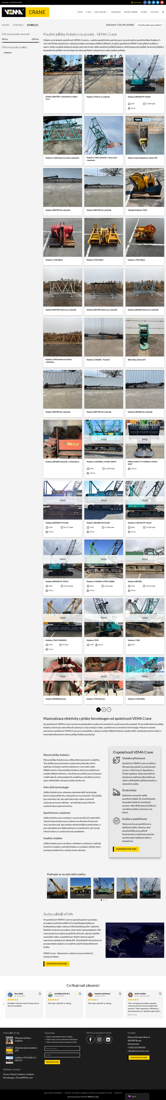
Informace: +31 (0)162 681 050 (12, 2)
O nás (88, 12)
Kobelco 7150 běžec (54, 260)
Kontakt (155, 12)
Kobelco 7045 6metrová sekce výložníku (59, 360)
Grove (6, 1074)
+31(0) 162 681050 (136, 1047)
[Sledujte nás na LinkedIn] (158, 2)
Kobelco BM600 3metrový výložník (143, 310)
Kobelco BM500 (135, 581)
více (31, 1077)
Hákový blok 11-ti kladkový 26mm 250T (142, 462)
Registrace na (52, 1062)
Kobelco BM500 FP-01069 (139, 97)
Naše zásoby (100, 12)
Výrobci (18, 24)
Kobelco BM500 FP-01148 (57, 523)
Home (80, 12)
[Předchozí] (47, 889)
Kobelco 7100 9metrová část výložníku (62, 158)
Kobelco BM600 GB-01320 (98, 523)
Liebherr (30, 1074)
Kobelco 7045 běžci (95, 260)
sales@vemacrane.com (138, 1051)
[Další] (109, 709)
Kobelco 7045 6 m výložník (98, 97)
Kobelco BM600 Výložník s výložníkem (62, 461)
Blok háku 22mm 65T (137, 359)
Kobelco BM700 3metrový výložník (61, 310)
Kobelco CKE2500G (136, 699)
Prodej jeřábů (131, 12)
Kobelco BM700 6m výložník (58, 412)
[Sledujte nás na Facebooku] (145, 2)
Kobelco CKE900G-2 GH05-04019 (101, 461)
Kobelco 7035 (93, 640)
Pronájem (116, 12)
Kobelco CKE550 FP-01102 (139, 523)
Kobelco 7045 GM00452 (56, 640)
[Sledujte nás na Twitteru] (153, 2)
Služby (144, 12)
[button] (136, 2)
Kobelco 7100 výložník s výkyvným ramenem (102, 158)
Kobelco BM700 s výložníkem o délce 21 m (62, 97)
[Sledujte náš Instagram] (149, 2)
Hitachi (13, 1074)
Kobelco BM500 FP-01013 (57, 581)
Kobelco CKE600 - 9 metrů (98, 359)
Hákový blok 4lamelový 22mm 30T (143, 158)
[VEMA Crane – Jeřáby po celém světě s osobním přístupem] (25, 12)
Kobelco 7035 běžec (136, 260)
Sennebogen (9, 1077)
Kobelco (8, 52)
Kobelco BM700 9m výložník (58, 210)
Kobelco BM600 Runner (56, 699)
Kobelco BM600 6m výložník (140, 412)
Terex (18, 1077)
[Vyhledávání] (163, 12)
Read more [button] (131, 1015)
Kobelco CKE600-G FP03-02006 (100, 581)
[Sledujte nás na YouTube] (162, 2)
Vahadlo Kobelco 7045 (137, 210)
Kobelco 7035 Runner (96, 699)
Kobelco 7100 (134, 640)
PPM (24, 1077)
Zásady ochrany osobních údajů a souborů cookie (88, 1093)
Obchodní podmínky (53, 1093)
